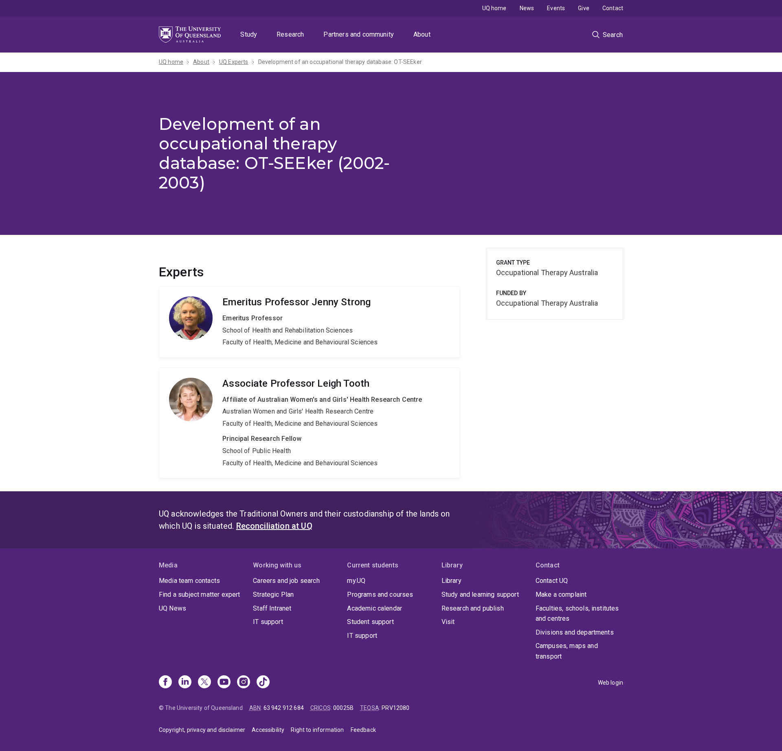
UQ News (172, 608)
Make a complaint (561, 594)
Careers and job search (286, 581)
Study (248, 34)
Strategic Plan (273, 594)
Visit (448, 622)
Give (583, 8)
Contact (612, 8)
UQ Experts (233, 62)
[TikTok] (263, 682)
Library (451, 581)
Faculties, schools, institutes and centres (577, 613)
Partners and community (358, 34)
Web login (610, 682)
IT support (268, 622)
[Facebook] (165, 682)
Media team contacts (189, 581)
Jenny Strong (309, 322)
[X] (204, 682)
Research (290, 34)
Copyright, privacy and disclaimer (202, 730)
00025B (343, 708)
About (422, 34)
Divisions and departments (575, 632)
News (527, 8)
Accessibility (268, 730)
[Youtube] (224, 682)
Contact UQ (552, 581)
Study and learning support (480, 594)
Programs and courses (380, 594)
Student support (370, 622)
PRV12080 (395, 708)
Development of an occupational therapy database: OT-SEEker (340, 62)
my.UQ (356, 581)
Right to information (317, 730)
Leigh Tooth (309, 423)
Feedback (363, 730)
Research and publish (473, 608)
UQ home (494, 8)
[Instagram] (243, 682)
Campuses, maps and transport (567, 651)
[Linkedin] (184, 682)
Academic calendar (374, 608)
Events (556, 8)
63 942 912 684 (284, 708)
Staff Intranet (272, 608)
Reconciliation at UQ (274, 526)
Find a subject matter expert (199, 594)
